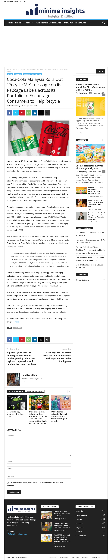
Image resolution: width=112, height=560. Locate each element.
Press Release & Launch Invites (48, 23)
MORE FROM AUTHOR (35, 391)
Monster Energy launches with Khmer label (16, 414)
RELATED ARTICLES (16, 391)
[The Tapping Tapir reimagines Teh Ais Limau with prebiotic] (46, 526)
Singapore (79, 528)
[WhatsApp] (28, 112)
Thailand (79, 519)
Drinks (18, 23)
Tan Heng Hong (14, 106)
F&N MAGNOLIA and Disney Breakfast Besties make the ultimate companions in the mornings (90, 250)
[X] (16, 112)
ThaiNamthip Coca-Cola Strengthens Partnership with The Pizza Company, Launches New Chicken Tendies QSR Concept (38, 418)
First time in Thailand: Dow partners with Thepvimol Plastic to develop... (96, 216)
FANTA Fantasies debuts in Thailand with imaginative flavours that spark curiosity (59, 416)
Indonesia (79, 524)
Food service (81, 536)
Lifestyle (79, 532)
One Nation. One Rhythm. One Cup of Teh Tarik (90, 234)
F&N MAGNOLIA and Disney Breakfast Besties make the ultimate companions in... (62, 539)
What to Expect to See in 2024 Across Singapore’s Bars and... (95, 203)
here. (17, 322)
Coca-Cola (17, 328)
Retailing (85, 557)
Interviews (68, 23)
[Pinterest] (22, 112)
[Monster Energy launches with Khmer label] (17, 402)
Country (18, 74)
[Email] (41, 112)
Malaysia (27, 74)
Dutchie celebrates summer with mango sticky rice (89, 167)
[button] (104, 23)
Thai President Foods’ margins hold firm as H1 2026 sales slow (90, 258)
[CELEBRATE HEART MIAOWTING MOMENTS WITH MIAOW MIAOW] (81, 191)
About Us (52, 557)
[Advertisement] (56, 46)
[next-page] (69, 391)
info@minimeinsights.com (17, 534)
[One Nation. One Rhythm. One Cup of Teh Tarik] (46, 515)
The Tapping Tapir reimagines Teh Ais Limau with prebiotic (90, 241)
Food (28, 23)
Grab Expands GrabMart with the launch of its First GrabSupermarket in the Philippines (57, 357)
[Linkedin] (34, 112)
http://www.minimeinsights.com (32, 379)
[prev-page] (66, 391)
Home (10, 23)
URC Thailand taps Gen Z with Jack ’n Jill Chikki (90, 266)
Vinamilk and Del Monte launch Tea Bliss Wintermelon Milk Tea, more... (90, 87)
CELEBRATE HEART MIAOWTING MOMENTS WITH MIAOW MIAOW (95, 191)
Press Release (36, 74)
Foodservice (95, 557)
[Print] (47, 112)
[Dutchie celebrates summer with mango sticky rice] (90, 153)
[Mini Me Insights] (56, 11)
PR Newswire (80, 23)
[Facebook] (9, 112)
